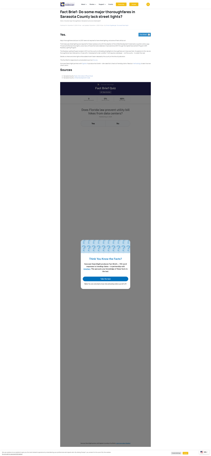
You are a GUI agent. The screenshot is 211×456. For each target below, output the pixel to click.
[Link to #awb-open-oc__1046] (148, 4)
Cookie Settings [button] (176, 453)
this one (95, 60)
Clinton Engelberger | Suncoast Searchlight (117, 25)
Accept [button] (185, 453)
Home (61, 21)
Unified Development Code (82, 78)
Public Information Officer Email (83, 76)
